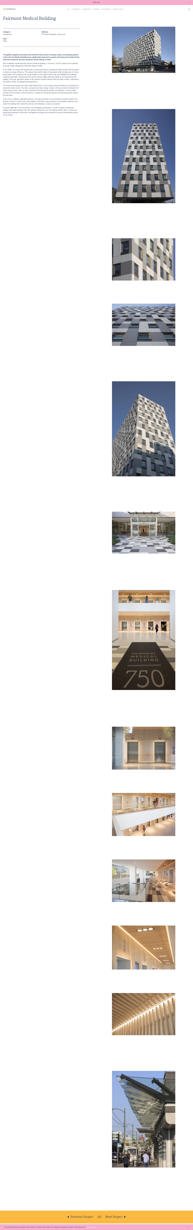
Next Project (114, 1217)
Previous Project (81, 1217)
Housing (96, 9)
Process (167, 9)
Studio (175, 9)
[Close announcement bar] (189, 2)
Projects (158, 9)
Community (87, 9)
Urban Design (118, 9)
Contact (182, 9)
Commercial (76, 9)
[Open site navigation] (189, 9)
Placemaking (106, 9)
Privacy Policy (91, 1227)
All (69, 9)
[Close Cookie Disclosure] (187, 1227)
